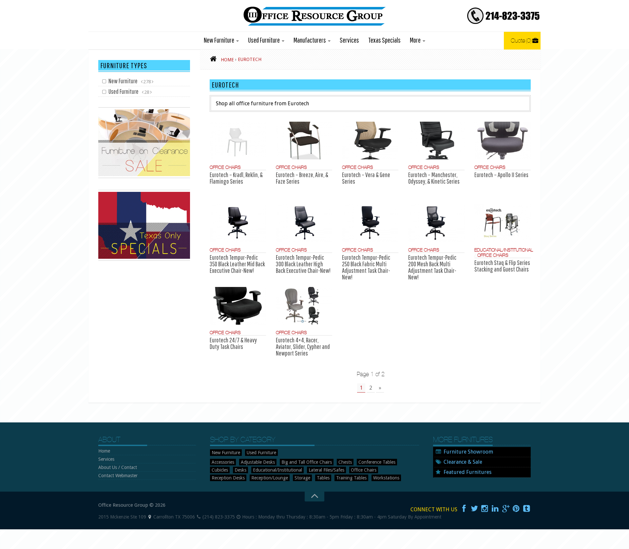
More (415, 40)
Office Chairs (225, 167)
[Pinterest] (516, 509)
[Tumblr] (527, 509)
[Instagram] (485, 509)
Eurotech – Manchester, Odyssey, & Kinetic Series (434, 178)
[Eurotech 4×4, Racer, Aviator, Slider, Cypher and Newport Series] (304, 306)
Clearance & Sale (463, 462)
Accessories (223, 462)
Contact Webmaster (118, 475)
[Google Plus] (506, 509)
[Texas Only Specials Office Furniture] (144, 259)
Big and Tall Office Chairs (306, 462)
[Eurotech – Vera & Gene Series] (370, 140)
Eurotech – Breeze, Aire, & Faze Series (302, 178)
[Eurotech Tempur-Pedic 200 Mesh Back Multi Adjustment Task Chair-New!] (436, 223)
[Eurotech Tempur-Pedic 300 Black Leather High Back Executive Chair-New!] (304, 223)
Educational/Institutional (503, 250)
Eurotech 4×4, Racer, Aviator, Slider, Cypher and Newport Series (303, 346)
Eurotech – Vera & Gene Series (366, 178)
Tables (323, 477)
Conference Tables (376, 462)
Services (349, 40)
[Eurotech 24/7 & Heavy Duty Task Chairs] (238, 306)
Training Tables (351, 477)
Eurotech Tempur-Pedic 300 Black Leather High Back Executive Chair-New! (303, 264)
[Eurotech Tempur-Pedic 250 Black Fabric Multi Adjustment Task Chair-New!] (370, 223)
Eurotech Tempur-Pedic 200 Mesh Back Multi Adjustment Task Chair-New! (432, 267)
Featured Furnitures (467, 472)
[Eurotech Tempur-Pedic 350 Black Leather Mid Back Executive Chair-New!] (238, 223)
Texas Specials (384, 40)
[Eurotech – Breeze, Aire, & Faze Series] (304, 140)
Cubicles (220, 470)
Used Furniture (264, 40)
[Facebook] (464, 509)
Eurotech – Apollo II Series (501, 174)
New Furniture (219, 40)
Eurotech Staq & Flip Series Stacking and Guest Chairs (502, 266)
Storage (302, 477)
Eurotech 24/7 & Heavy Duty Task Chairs (233, 343)
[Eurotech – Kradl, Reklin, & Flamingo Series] (238, 140)
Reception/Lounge (269, 477)
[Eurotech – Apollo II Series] (502, 140)
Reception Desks (228, 477)
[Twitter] (474, 509)
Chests (345, 462)
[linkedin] (495, 509)
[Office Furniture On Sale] (144, 176)
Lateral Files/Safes (326, 470)
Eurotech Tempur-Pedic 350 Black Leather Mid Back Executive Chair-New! (237, 264)
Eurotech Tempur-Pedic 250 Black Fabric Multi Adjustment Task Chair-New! (366, 267)
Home (104, 451)
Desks (240, 470)
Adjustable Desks (258, 462)
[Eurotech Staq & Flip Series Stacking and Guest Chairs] (502, 223)
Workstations (386, 477)
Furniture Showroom (468, 452)
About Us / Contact (117, 467)
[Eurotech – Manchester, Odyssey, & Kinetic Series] (436, 140)
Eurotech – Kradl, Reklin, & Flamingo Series (236, 178)
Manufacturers (310, 40)
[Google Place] (149, 516)
